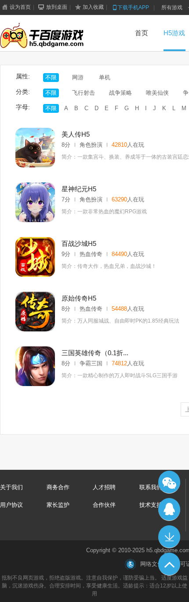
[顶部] (169, 564)
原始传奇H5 (79, 298)
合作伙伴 (104, 505)
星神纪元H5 (79, 189)
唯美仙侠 (157, 92)
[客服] (169, 509)
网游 (78, 77)
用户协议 (11, 505)
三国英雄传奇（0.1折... (95, 353)
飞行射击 (83, 92)
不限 (51, 77)
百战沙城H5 (79, 243)
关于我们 (11, 487)
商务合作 (58, 487)
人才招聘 (104, 487)
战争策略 (120, 92)
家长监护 (58, 505)
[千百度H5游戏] (55, 36)
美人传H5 (76, 134)
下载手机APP (133, 7)
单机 (104, 77)
